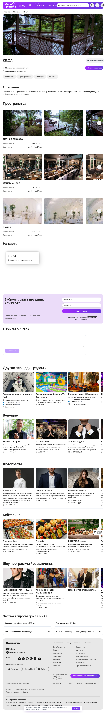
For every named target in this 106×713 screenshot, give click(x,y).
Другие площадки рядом (23, 367)
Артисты (79, 650)
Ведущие (56, 666)
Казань (59, 702)
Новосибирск (11, 705)
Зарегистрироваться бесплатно (85, 676)
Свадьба (56, 650)
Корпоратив (57, 653)
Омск (19, 705)
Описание (9, 77)
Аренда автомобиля (83, 666)
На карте (40, 77)
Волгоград (31, 702)
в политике (44, 709)
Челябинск (58, 705)
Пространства (25, 77)
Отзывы (52, 77)
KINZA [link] (25, 12)
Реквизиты (57, 683)
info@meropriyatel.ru (17, 652)
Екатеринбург (50, 702)
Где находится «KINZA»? (66, 623)
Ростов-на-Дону (35, 705)
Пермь (25, 705)
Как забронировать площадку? (18, 632)
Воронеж (40, 702)
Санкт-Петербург (19, 702)
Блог (70, 683)
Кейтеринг (57, 659)
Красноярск (77, 702)
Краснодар (68, 702)
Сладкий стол (81, 662)
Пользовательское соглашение (17, 683)
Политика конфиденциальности (88, 683)
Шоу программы (82, 656)
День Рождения (59, 647)
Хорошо (76, 708)
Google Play (29, 669)
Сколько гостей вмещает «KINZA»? (20, 623)
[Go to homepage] (11, 5)
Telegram (12, 649)
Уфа (51, 705)
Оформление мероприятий (86, 659)
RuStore (44, 669)
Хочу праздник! (82, 311)
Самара (45, 705)
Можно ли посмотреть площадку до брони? (75, 632)
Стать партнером (46, 5)
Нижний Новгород (90, 702)
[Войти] (103, 5)
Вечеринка (57, 656)
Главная (6, 12)
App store (14, 669)
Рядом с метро (81, 647)
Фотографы (80, 653)
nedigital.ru (24, 692)
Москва (21, 5)
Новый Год (57, 662)
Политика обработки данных (99, 532)
